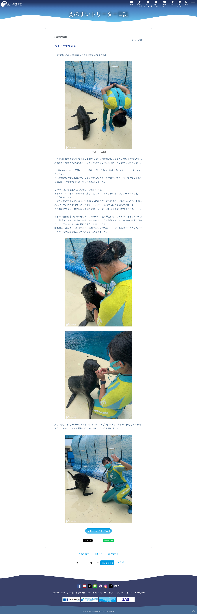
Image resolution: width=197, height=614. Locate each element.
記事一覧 (98, 553)
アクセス (172, 4)
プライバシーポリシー (125, 593)
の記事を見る (107, 562)
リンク (88, 593)
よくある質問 (72, 593)
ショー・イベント (139, 5)
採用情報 (81, 593)
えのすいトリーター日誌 (99, 14)
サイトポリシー (110, 593)
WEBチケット (180, 5)
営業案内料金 (156, 5)
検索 (186, 4)
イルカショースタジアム (98, 531)
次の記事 (112, 553)
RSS (122, 562)
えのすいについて (58, 593)
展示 (131, 4)
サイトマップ (98, 593)
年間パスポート (164, 5)
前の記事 (85, 553)
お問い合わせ (140, 593)
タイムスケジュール (148, 5)
